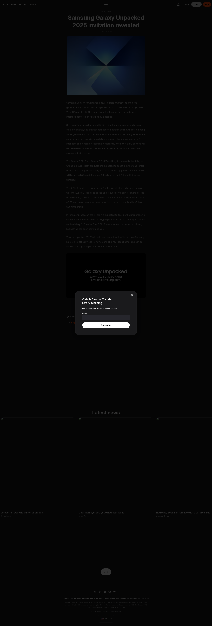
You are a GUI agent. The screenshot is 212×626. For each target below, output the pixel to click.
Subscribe (106, 325)
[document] (106, 313)
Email (84, 313)
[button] (132, 295)
